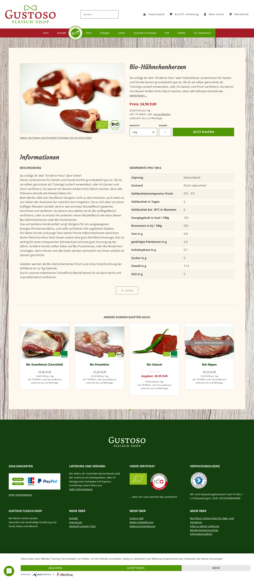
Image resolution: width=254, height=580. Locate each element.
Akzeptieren (135, 568)
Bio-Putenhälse (99, 364)
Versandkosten (162, 114)
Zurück (128, 290)
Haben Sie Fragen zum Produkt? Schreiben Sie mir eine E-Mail (56, 137)
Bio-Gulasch (154, 364)
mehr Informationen (20, 494)
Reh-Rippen (209, 364)
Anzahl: (163, 125)
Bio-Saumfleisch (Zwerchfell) (44, 364)
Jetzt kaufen (203, 132)
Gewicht (135, 125)
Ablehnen (55, 568)
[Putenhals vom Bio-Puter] (99, 343)
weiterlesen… (138, 95)
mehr (216, 568)
